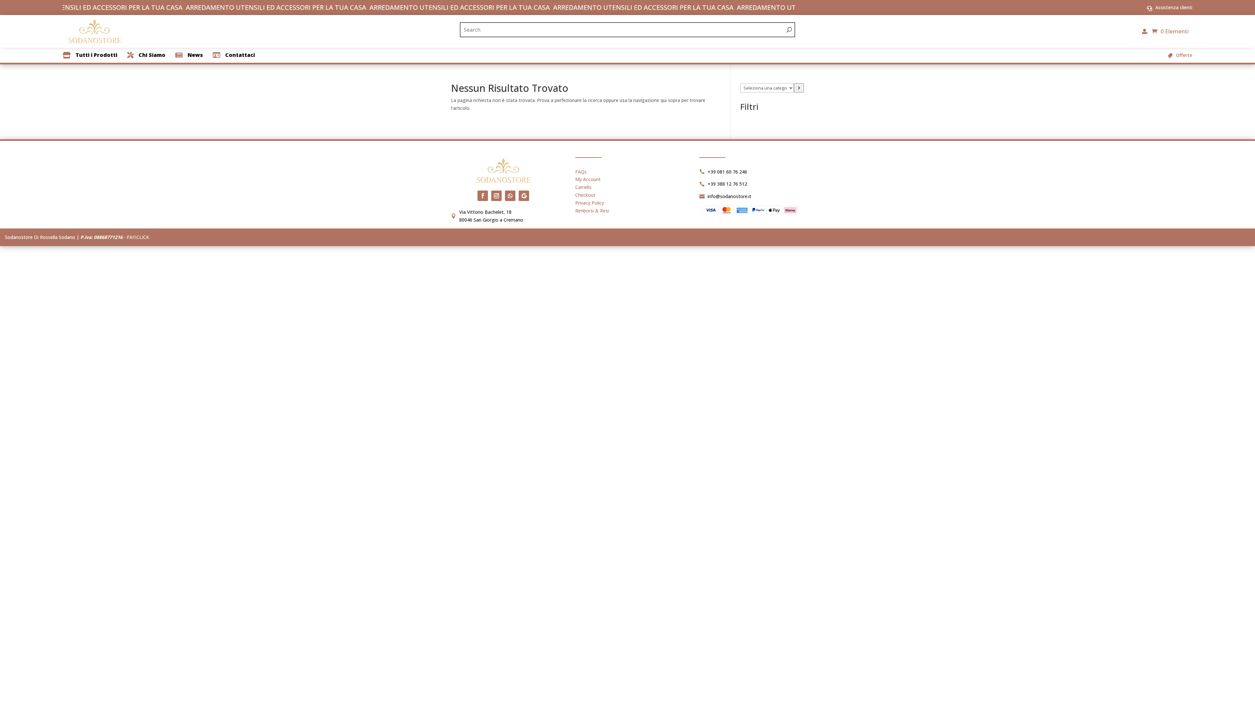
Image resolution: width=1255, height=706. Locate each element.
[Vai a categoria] (799, 87)
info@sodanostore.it (729, 196)
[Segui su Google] (524, 196)
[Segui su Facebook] (482, 196)
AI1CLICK (139, 237)
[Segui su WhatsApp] (510, 196)
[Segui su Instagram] (496, 196)
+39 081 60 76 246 (727, 172)
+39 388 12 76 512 (727, 184)
